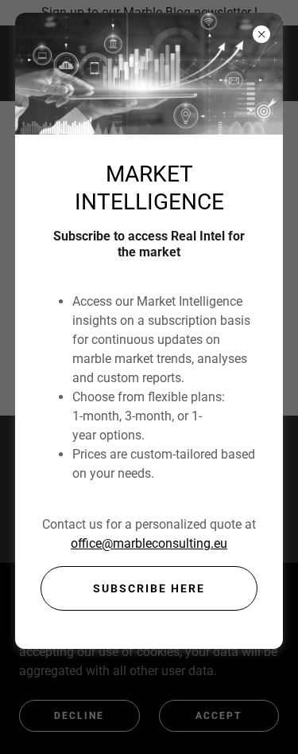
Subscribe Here (149, 588)
